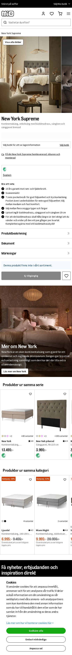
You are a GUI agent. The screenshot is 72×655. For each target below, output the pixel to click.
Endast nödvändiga (36, 639)
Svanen (7, 175)
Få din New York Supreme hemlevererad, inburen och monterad (32, 156)
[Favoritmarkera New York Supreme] (66, 276)
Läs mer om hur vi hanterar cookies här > (30, 623)
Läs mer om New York (14, 371)
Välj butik (64, 144)
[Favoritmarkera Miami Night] (65, 479)
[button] (30, 74)
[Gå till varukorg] (60, 13)
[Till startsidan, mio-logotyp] (7, 13)
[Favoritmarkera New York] (30, 394)
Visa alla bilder (13, 42)
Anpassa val (36, 648)
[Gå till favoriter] (51, 13)
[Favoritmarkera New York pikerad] (65, 394)
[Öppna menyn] (68, 13)
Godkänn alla (36, 630)
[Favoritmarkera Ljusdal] (30, 479)
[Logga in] (43, 13)
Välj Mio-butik (60, 3)
